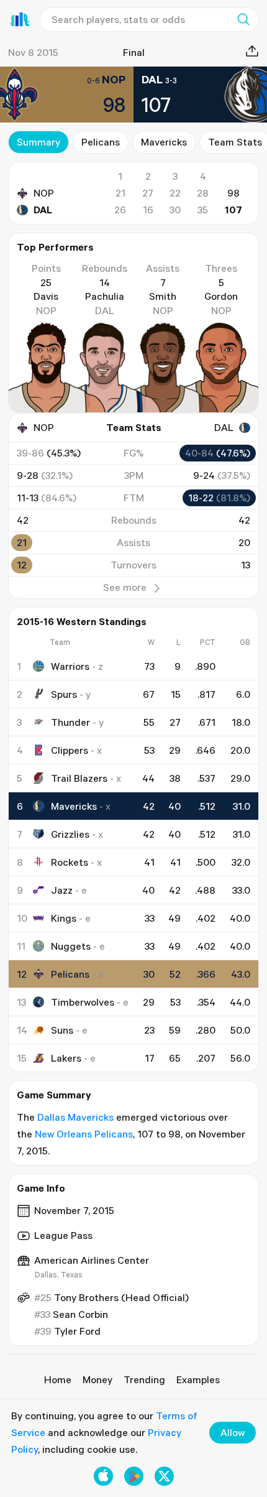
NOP (44, 193)
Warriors (70, 666)
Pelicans (100, 142)
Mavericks (164, 142)
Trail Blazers (79, 778)
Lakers (66, 1058)
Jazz (62, 890)
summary (38, 142)
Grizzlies (70, 834)
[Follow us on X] (164, 1476)
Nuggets (71, 946)
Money (97, 1379)
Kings (63, 918)
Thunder (70, 722)
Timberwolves (82, 1002)
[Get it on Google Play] (133, 1476)
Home (57, 1379)
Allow (232, 1432)
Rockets (69, 862)
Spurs (64, 694)
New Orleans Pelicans (84, 1134)
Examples (198, 1379)
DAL (43, 209)
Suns (62, 1030)
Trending (144, 1379)
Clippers (69, 750)
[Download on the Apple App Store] (103, 1476)
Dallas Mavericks (75, 1117)
